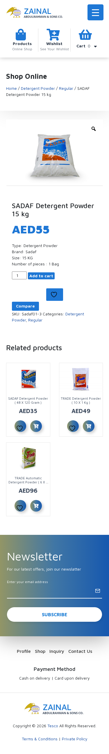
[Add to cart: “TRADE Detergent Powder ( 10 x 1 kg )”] (88, 426)
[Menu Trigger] (95, 12)
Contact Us (80, 651)
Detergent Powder (38, 88)
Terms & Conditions (40, 738)
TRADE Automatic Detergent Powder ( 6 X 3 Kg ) (28, 482)
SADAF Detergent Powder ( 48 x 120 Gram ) (28, 400)
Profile (24, 651)
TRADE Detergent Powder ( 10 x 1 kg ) (81, 400)
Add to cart (41, 275)
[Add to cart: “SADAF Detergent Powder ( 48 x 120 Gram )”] (36, 426)
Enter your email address (27, 582)
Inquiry (56, 651)
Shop (40, 651)
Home (11, 88)
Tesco (52, 725)
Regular (66, 88)
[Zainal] (35, 12)
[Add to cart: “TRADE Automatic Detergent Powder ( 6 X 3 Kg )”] (36, 506)
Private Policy (74, 738)
